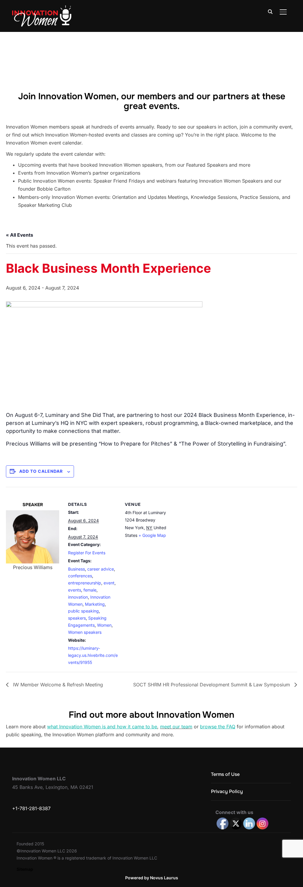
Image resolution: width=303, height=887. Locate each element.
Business (76, 568)
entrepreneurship (84, 582)
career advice (100, 568)
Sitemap (25, 869)
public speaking (83, 610)
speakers (77, 617)
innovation (78, 597)
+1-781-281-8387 (31, 808)
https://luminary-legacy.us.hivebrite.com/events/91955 (93, 655)
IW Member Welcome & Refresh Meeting (57, 685)
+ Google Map (152, 535)
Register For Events (86, 552)
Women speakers (84, 632)
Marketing (95, 604)
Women (104, 625)
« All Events (19, 235)
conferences (80, 575)
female (89, 589)
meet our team (176, 727)
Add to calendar (41, 471)
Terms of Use (225, 774)
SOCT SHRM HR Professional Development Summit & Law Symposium (212, 685)
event (109, 582)
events (74, 589)
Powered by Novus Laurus (151, 877)
